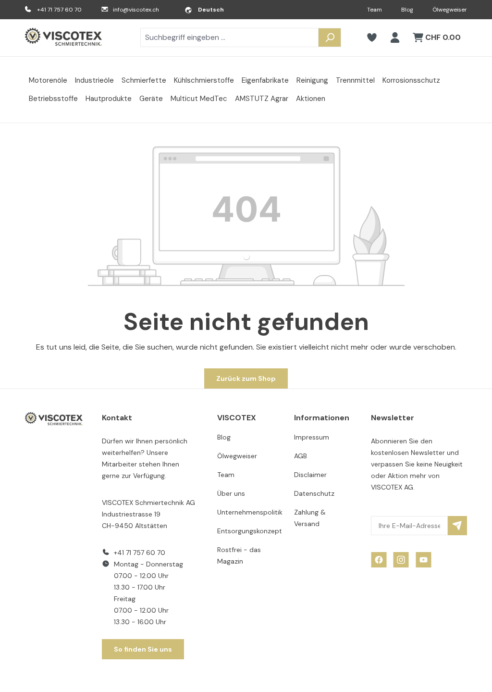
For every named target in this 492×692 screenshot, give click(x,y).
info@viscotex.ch (136, 9)
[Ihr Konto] (394, 37)
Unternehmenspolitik (250, 512)
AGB (300, 456)
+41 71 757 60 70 (59, 9)
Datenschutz (314, 493)
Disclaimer (310, 474)
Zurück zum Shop (246, 378)
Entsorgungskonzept (249, 531)
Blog (407, 9)
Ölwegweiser (449, 9)
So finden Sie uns (143, 649)
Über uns (231, 493)
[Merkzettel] (371, 37)
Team (374, 9)
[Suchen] (329, 37)
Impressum (311, 437)
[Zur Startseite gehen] (63, 38)
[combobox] (229, 37)
